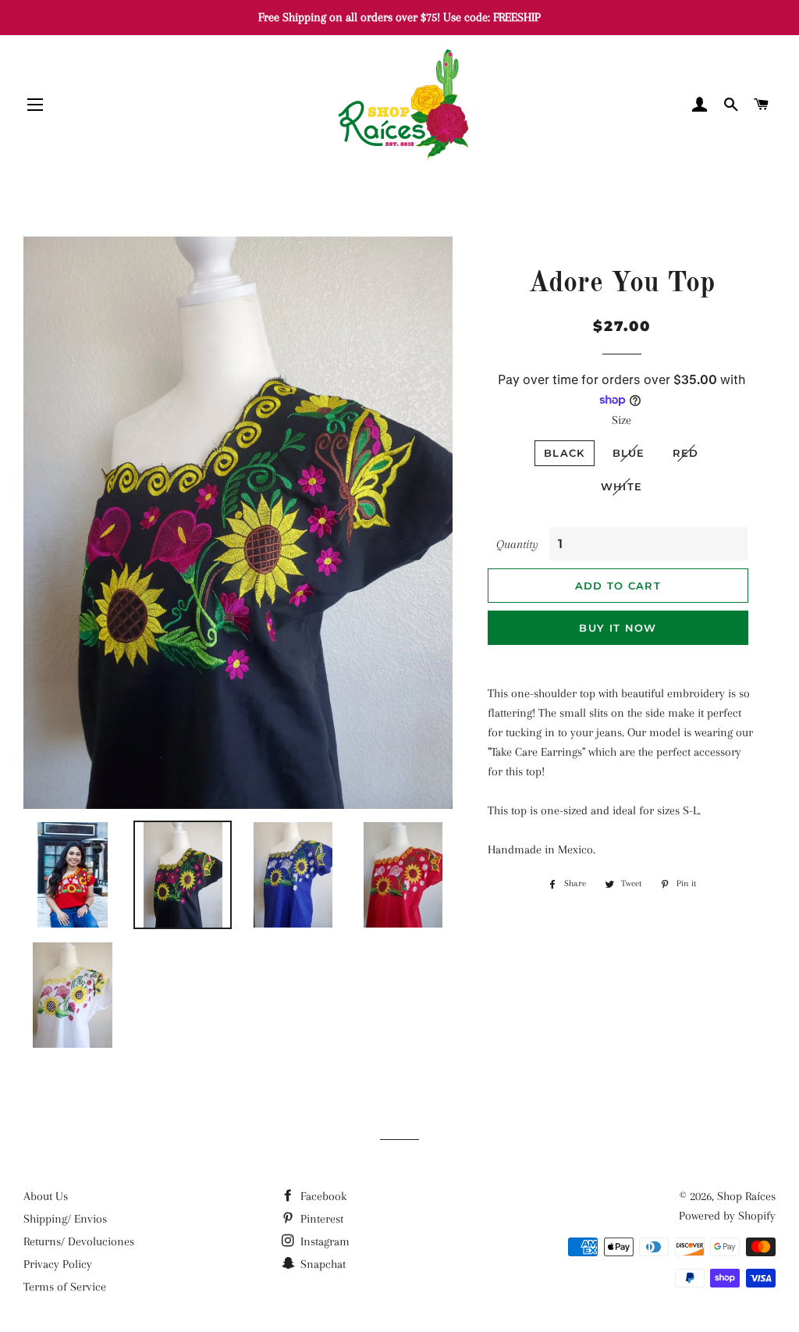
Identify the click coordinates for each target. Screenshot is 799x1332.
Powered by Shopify (727, 1216)
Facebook (321, 1196)
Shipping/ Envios (65, 1219)
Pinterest (320, 1219)
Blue (629, 453)
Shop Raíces (746, 1196)
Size (621, 420)
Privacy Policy (57, 1264)
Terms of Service (64, 1287)
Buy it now (617, 627)
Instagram (323, 1241)
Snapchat (321, 1264)
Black (564, 453)
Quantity (517, 544)
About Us (45, 1196)
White (622, 486)
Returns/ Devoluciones (78, 1241)
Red (686, 453)
